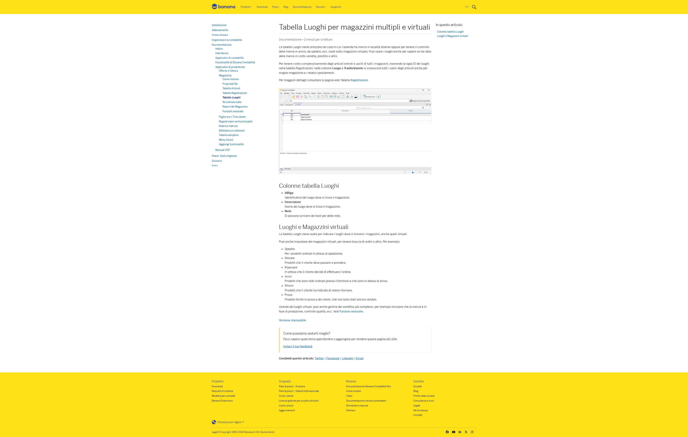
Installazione (219, 25)
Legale (416, 405)
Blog (285, 6)
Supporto (336, 6)
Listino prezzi (286, 405)
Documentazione (302, 6)
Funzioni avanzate (351, 311)
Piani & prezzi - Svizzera (292, 386)
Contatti (417, 415)
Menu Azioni (226, 139)
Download (262, 6)
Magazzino (225, 75)
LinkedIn (347, 358)
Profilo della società (423, 395)
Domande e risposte (357, 405)
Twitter (319, 358)
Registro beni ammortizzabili (236, 121)
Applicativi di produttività (230, 67)
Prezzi (275, 6)
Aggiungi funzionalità (231, 144)
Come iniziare (220, 35)
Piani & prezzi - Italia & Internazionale (299, 391)
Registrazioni (359, 80)
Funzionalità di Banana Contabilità (235, 62)
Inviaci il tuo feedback (297, 346)
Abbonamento (220, 30)
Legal (214, 432)
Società (417, 386)
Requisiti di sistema (222, 391)
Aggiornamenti (287, 410)
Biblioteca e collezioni (232, 130)
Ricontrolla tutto (232, 102)
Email (359, 358)
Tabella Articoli (231, 88)
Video (349, 395)
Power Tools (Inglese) (224, 155)
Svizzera (217, 161)
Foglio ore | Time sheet (232, 116)
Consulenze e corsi (423, 400)
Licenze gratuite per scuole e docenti (299, 400)
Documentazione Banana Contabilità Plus (368, 386)
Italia (215, 165)
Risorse (320, 6)
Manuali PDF (222, 150)
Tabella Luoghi (231, 97)
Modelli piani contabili (223, 395)
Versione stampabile (292, 320)
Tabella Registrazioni (235, 93)
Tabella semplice (229, 135)
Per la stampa (420, 410)
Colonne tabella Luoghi (450, 31)
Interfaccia (221, 53)
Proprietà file (230, 83)
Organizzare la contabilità (227, 40)
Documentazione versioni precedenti (366, 400)
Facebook (332, 358)
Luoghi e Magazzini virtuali (452, 36)
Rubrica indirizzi (228, 126)
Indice (219, 48)
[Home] (223, 7)
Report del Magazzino (235, 106)
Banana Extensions (222, 400)
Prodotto (245, 6)
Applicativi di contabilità (229, 57)
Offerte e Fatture (228, 70)
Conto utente (286, 395)
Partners (350, 410)
